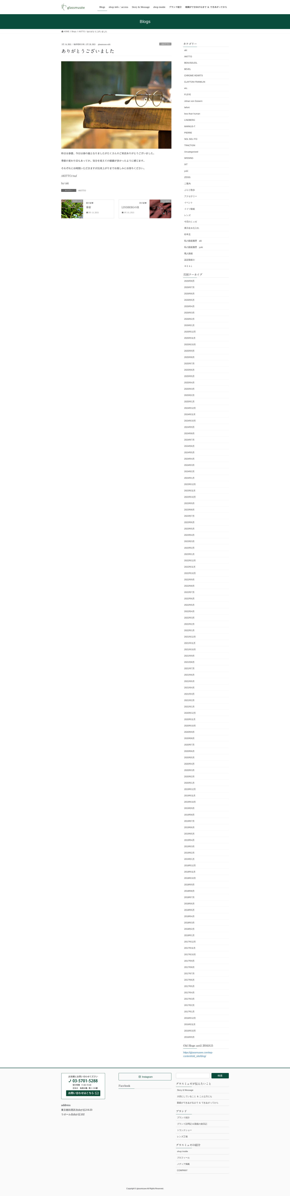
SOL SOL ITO (190, 139)
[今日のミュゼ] (72, 208)
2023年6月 (189, 522)
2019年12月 (190, 789)
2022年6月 (189, 598)
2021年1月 (189, 706)
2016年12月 (190, 1018)
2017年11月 (189, 948)
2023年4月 (189, 535)
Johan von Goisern (193, 101)
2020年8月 (189, 738)
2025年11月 (189, 338)
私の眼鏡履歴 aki (193, 241)
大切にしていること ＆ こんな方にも (194, 1096)
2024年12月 (190, 408)
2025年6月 (189, 370)
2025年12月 (190, 331)
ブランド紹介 (183, 1117)
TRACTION (189, 145)
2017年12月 (190, 941)
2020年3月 (189, 770)
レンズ (187, 215)
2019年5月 (189, 834)
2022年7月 (189, 592)
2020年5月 (189, 757)
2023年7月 (189, 516)
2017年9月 (189, 961)
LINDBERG (189, 120)
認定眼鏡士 (189, 260)
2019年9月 (189, 808)
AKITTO (165, 44)
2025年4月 (189, 382)
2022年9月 (189, 579)
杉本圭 (187, 234)
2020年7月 (189, 744)
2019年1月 (189, 859)
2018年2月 (189, 929)
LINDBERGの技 (130, 207)
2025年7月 (189, 363)
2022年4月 (189, 611)
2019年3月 (189, 846)
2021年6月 (189, 675)
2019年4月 (189, 840)
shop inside (182, 1151)
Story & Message (185, 1090)
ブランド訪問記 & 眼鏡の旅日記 (192, 1124)
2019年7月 (189, 821)
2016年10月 (190, 1030)
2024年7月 (189, 440)
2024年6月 (189, 446)
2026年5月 (189, 300)
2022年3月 (189, 617)
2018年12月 (190, 865)
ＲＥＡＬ (188, 266)
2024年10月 (190, 420)
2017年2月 (189, 1005)
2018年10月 (190, 878)
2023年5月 (189, 528)
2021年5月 (189, 681)
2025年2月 (189, 395)
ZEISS (187, 177)
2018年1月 (189, 935)
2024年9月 (189, 427)
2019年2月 (189, 853)
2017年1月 (189, 1011)
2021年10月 (190, 649)
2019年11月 (189, 795)
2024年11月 (189, 414)
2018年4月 (189, 916)
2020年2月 (189, 776)
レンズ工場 (182, 1136)
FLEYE (187, 94)
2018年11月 (189, 872)
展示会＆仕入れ (191, 228)
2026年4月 (189, 306)
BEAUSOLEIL (190, 63)
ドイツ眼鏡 (189, 209)
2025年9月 (189, 351)
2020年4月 (189, 764)
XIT (186, 164)
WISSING (188, 158)
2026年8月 (189, 281)
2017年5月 (189, 986)
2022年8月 (189, 586)
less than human (192, 113)
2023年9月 (189, 503)
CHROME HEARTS (193, 75)
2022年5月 (189, 605)
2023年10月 (190, 497)
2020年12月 (190, 713)
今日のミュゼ (190, 221)
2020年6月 (189, 751)
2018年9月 (189, 884)
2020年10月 (190, 725)
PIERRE (188, 132)
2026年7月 (189, 287)
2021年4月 (189, 687)
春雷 (88, 207)
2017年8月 (189, 967)
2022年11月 (189, 567)
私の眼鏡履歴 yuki (193, 247)
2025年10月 (190, 344)
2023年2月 (189, 548)
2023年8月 (189, 509)
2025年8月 (189, 357)
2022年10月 (190, 573)
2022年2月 (189, 624)
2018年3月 (189, 922)
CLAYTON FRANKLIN (194, 82)
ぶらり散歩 (189, 190)
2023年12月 (190, 484)
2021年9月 (189, 656)
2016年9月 (189, 1037)
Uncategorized (191, 152)
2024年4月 (189, 459)
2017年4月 (189, 992)
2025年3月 (189, 389)
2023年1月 (189, 554)
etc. (186, 88)
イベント (188, 202)
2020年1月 (189, 783)
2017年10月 (190, 954)
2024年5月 (189, 452)
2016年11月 (189, 1024)
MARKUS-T (189, 126)
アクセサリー (190, 196)
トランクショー (184, 1130)
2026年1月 (189, 325)
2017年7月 (189, 973)
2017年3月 (189, 999)
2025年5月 (189, 376)
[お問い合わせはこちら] (83, 1086)
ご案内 (187, 183)
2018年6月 (189, 903)
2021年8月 (189, 662)
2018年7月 (189, 897)
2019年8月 (189, 814)
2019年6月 (189, 827)
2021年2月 (189, 700)
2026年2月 (189, 319)
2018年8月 (189, 891)
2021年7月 (189, 668)
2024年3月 (189, 465)
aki (185, 50)
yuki (186, 171)
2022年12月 (190, 560)
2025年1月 (189, 401)
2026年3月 (189, 312)
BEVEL (187, 69)
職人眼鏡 (188, 253)
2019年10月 (190, 802)
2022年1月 (189, 630)
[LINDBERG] (160, 207)
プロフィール (183, 1157)
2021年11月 (189, 643)
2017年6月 (189, 980)
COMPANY (182, 1170)
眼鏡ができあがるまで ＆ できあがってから (197, 1103)
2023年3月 (189, 541)
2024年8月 (189, 433)
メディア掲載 (183, 1164)
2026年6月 (189, 293)
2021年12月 (190, 637)
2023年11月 (189, 490)
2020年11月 (189, 719)
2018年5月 (189, 910)
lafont (187, 107)
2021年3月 (189, 694)
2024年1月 (189, 478)
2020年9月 (189, 732)
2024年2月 (189, 471)
